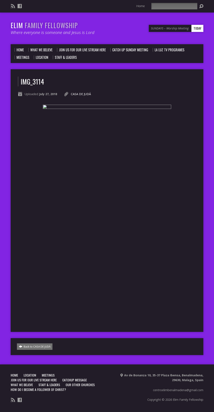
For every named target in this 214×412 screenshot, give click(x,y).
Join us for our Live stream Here (34, 379)
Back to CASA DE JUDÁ (37, 346)
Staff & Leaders (49, 384)
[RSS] (13, 6)
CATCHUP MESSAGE (74, 379)
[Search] (201, 6)
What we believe (22, 384)
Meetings (48, 375)
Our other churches (80, 384)
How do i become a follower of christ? (38, 389)
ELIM (44, 25)
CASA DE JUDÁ (81, 94)
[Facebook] (20, 6)
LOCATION (30, 375)
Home (140, 6)
